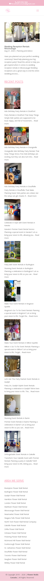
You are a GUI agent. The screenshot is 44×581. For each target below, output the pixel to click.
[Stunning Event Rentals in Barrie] (12, 406)
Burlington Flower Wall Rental (16, 492)
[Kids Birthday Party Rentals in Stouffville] (13, 174)
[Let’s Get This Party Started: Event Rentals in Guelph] (12, 367)
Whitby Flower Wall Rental (14, 563)
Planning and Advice (25, 51)
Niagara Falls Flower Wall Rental (17, 518)
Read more (32, 196)
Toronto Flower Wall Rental (15, 555)
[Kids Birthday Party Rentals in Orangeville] (16, 136)
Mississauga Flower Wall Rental (16, 510)
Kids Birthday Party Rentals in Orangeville (20, 147)
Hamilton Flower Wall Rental (15, 499)
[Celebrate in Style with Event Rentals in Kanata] (12, 210)
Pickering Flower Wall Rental (15, 537)
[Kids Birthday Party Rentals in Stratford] (12, 99)
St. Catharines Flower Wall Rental (17, 548)
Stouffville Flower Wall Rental (15, 552)
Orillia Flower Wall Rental (14, 529)
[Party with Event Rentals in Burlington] (12, 252)
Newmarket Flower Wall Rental (16, 514)
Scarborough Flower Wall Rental (17, 544)
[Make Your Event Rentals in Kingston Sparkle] (12, 291)
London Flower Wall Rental (15, 503)
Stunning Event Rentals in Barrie (17, 418)
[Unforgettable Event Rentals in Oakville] (12, 442)
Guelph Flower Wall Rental (14, 495)
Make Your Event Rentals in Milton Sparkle (21, 343)
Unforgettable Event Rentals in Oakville (19, 454)
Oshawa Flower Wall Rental (15, 533)
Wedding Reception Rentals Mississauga (16, 47)
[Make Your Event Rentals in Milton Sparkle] (12, 330)
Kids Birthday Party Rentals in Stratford (19, 111)
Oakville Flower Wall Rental (15, 525)
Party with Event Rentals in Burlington (19, 264)
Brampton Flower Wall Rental (16, 488)
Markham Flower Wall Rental (15, 507)
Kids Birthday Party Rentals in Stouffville (20, 186)
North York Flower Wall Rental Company (20, 522)
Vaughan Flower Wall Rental (15, 559)
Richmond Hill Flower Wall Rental (17, 540)
